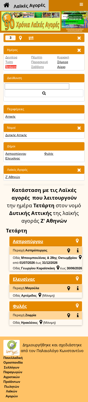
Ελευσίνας (12, 158)
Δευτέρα (11, 57)
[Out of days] (31, 38)
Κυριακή (63, 57)
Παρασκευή (39, 62)
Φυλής (48, 153)
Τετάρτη (10, 67)
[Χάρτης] (77, 241)
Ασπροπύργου (15, 153)
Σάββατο (37, 67)
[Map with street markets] (20, 38)
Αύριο (61, 67)
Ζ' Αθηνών (12, 177)
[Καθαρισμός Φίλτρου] (79, 50)
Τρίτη (9, 62)
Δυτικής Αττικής (16, 135)
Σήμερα (62, 62)
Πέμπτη (36, 57)
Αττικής (10, 116)
